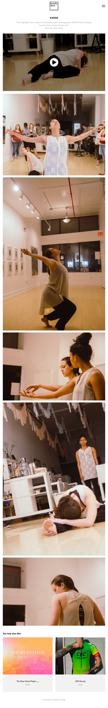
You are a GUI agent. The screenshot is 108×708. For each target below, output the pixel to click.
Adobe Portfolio (59, 700)
